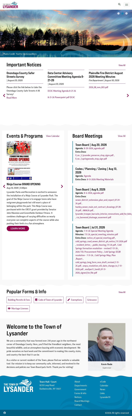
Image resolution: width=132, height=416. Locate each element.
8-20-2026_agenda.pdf (94, 148)
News (102, 389)
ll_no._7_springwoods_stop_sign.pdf (91, 158)
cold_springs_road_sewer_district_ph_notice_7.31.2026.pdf (101, 241)
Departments (81, 385)
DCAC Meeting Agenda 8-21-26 (62, 90)
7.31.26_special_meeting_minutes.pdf (101, 234)
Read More (12, 97)
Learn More (18, 225)
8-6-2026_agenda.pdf (94, 193)
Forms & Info (80, 393)
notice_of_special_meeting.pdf (101, 237)
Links (102, 393)
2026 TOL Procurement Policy (88, 251)
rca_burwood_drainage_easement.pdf (93, 217)
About (77, 381)
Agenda (87, 176)
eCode (103, 381)
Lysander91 (105, 397)
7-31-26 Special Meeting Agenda (98, 230)
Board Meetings (82, 401)
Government (80, 389)
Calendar (104, 385)
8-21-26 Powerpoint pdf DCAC (61, 97)
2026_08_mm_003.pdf (98, 87)
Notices (78, 397)
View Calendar (53, 136)
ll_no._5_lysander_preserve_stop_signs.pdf (94, 155)
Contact (78, 404)
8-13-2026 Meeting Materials (100, 179)
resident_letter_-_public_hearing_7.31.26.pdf (96, 244)
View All (122, 65)
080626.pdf (88, 210)
